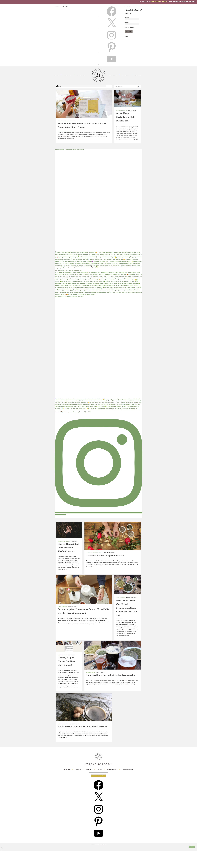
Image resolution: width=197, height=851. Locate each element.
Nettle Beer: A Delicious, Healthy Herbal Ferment (82, 726)
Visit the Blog (113, 75)
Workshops (67, 75)
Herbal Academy (62, 606)
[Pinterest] (98, 826)
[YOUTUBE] (111, 64)
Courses (56, 75)
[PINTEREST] (111, 52)
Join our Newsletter (98, 776)
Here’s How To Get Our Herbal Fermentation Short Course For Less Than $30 (126, 608)
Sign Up (126, 36)
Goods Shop (126, 75)
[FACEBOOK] (111, 16)
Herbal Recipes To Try (64, 724)
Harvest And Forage (63, 541)
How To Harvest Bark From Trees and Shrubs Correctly (68, 547)
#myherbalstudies (121, 110)
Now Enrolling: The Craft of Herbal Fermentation (110, 675)
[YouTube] (98, 838)
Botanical (101, 553)
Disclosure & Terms (128, 769)
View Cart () (57, 6)
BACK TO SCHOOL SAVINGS (159, 1)
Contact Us (64, 6)
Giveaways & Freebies (63, 121)
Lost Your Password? (130, 27)
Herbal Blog (67, 769)
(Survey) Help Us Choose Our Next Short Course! (66, 661)
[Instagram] (98, 814)
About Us (138, 75)
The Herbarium (81, 75)
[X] (111, 28)
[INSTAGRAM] (111, 40)
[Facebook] (98, 790)
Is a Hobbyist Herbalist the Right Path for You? (125, 117)
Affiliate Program (112, 769)
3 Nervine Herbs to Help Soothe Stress (105, 555)
